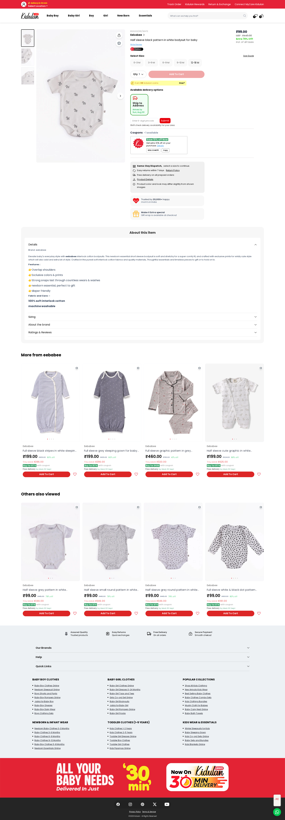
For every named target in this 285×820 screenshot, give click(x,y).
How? (182, 83)
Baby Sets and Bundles (196, 740)
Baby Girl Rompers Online (122, 709)
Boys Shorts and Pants (45, 693)
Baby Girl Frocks (118, 713)
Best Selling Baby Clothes (197, 693)
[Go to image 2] (27, 57)
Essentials (145, 15)
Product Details (145, 179)
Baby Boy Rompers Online (47, 697)
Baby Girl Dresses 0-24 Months (125, 689)
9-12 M (180, 62)
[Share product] (119, 35)
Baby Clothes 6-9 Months (47, 736)
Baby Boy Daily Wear (44, 709)
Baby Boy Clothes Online (46, 685)
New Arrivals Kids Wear (196, 689)
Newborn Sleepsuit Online (47, 689)
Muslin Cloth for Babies (196, 705)
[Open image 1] (80, 96)
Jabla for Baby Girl (119, 705)
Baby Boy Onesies (43, 705)
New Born (123, 15)
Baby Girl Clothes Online (122, 685)
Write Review (136, 44)
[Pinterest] (142, 804)
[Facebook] (118, 804)
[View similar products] (119, 43)
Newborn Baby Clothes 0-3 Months (51, 728)
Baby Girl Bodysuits (119, 701)
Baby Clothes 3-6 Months (47, 732)
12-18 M (195, 62)
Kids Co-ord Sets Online (197, 736)
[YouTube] (166, 804)
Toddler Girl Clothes (119, 744)
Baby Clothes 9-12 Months (47, 740)
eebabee (136, 35)
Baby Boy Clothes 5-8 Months (49, 744)
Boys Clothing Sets (43, 713)
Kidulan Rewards (195, 4)
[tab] (139, 104)
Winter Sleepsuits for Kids (197, 728)
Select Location (37, 6)
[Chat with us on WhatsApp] (277, 812)
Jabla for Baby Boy (44, 701)
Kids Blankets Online (195, 744)
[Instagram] (130, 804)
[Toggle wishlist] (75, 474)
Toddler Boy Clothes (120, 740)
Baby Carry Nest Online (196, 709)
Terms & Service (149, 811)
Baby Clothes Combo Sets (198, 697)
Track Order (174, 4)
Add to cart (176, 74)
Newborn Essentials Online (47, 748)
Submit (165, 120)
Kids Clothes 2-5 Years (121, 732)
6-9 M (165, 62)
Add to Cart (46, 474)
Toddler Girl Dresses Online (123, 736)
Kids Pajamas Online (120, 748)
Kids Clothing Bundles (196, 701)
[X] (154, 804)
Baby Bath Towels (194, 713)
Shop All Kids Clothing (196, 685)
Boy (91, 15)
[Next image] (120, 96)
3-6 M (151, 62)
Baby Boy (53, 15)
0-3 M (137, 62)
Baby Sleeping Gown (195, 732)
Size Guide (248, 55)
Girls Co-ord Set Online (121, 697)
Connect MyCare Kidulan (249, 4)
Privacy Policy (135, 811)
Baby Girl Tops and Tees (122, 693)
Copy (165, 150)
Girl (105, 15)
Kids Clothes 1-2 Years (121, 728)
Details (160, 145)
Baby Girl (74, 15)
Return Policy (173, 170)
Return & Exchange (219, 4)
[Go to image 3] (27, 76)
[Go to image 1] (27, 38)
